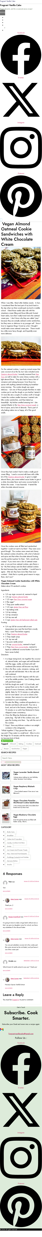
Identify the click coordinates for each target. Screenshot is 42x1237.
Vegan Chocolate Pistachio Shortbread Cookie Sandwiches (26, 801)
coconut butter (17, 644)
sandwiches (16, 749)
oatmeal (38, 744)
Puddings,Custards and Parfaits (18, 857)
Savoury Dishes (12, 861)
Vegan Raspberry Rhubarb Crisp (24, 787)
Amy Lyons (15, 899)
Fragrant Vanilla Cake (7, 1)
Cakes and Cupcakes (14, 839)
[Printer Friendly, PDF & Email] (7, 740)
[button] (2, 13)
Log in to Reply (6, 891)
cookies (29, 744)
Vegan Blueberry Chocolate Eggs (24, 816)
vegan (25, 749)
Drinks (9, 846)
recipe (6, 749)
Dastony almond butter (9, 374)
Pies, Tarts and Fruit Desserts (17, 854)
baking (21, 744)
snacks (9, 864)
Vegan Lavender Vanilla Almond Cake (26, 773)
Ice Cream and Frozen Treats (17, 850)
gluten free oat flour (21, 607)
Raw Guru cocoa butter (19, 647)
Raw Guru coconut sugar (27, 405)
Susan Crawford (14, 917)
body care (10, 832)
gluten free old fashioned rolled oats (24, 620)
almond (13, 744)
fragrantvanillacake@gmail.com (21, 1033)
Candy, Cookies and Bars (16, 843)
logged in (15, 999)
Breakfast (10, 835)
